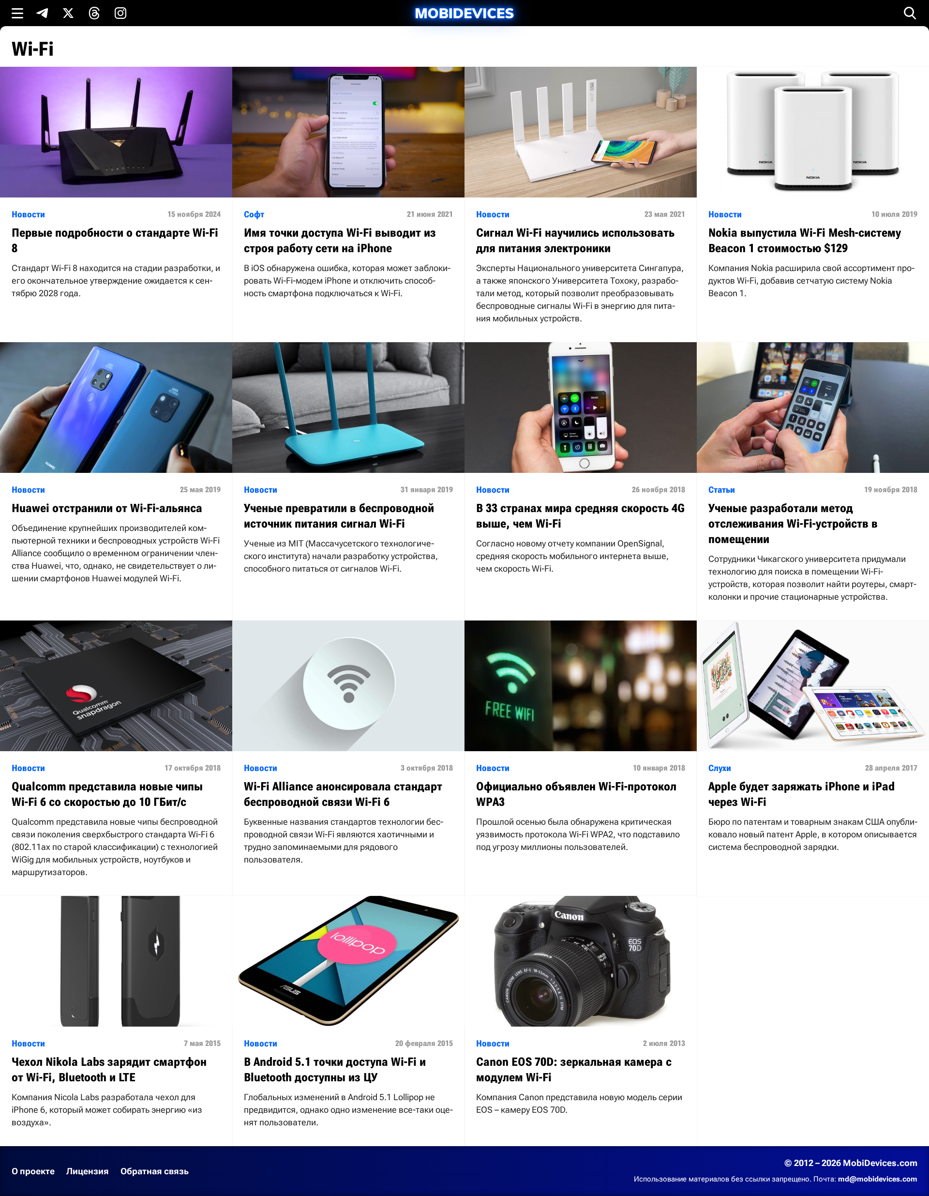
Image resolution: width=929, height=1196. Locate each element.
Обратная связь (154, 1171)
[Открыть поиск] (910, 13)
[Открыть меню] (17, 13)
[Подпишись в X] (68, 13)
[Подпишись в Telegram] (42, 13)
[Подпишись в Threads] (94, 13)
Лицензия (87, 1171)
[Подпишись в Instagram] (120, 13)
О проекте (33, 1171)
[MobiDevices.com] (464, 13)
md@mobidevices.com (877, 1179)
